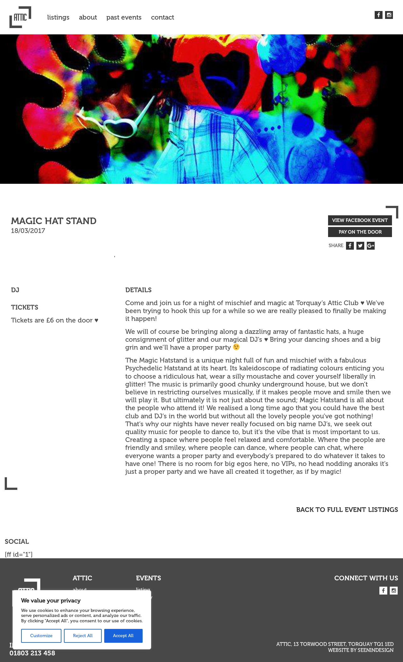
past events (124, 17)
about (88, 17)
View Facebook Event (360, 220)
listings (58, 17)
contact (162, 17)
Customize (41, 635)
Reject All (83, 635)
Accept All (123, 635)
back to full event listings (347, 510)
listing (143, 590)
